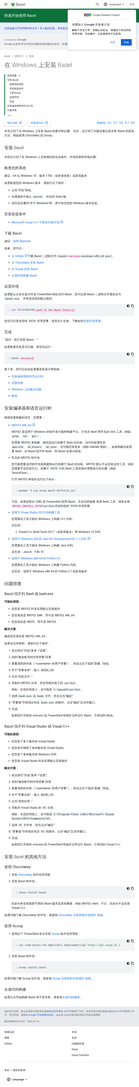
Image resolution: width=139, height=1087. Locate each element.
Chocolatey (25, 874)
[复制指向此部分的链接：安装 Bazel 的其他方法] (50, 857)
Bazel (7, 56)
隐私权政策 (19, 1070)
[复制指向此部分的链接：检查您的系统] (29, 168)
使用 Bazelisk (22, 241)
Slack (75, 1049)
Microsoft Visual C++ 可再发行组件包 (35, 222)
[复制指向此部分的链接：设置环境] (22, 287)
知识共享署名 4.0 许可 (60, 1011)
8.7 (127, 122)
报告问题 (14, 122)
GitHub (8, 1043)
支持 (74, 1037)
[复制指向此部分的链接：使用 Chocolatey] (34, 867)
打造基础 (9, 28)
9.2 (109, 122)
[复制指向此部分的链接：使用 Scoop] (26, 926)
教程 (14, 396)
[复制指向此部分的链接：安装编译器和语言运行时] (55, 408)
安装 (31, 56)
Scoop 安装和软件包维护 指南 (71, 978)
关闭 (112, 42)
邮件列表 (50, 28)
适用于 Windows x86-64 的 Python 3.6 (36, 558)
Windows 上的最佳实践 (26, 389)
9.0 (121, 122)
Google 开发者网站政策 (40, 1015)
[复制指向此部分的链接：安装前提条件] (29, 214)
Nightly (101, 122)
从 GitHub (18, 256)
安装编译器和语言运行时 (27, 376)
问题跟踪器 (78, 1043)
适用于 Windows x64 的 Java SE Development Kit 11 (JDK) (49, 539)
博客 (6, 1037)
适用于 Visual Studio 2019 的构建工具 (36, 512)
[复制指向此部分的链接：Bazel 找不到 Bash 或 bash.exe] (56, 594)
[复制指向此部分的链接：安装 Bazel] (27, 148)
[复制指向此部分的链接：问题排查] (25, 584)
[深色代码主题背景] (128, 306)
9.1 (115, 122)
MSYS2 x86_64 (21, 425)
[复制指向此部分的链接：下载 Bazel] (25, 233)
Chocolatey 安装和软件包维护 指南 (80, 915)
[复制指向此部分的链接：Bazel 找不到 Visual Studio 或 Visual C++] (73, 727)
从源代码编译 (71, 997)
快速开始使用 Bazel (20, 15)
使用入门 (19, 56)
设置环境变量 (92, 321)
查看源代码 (39, 122)
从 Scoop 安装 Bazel (25, 269)
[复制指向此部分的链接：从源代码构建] (29, 990)
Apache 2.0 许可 (116, 1011)
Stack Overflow (80, 1055)
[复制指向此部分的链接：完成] (15, 332)
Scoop (56, 933)
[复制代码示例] (132, 306)
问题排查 (17, 383)
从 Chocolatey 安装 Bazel (28, 262)
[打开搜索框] (97, 4)
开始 (126, 42)
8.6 (133, 122)
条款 (6, 1070)
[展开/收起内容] (19, 75)
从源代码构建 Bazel (24, 275)
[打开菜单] (5, 4)
